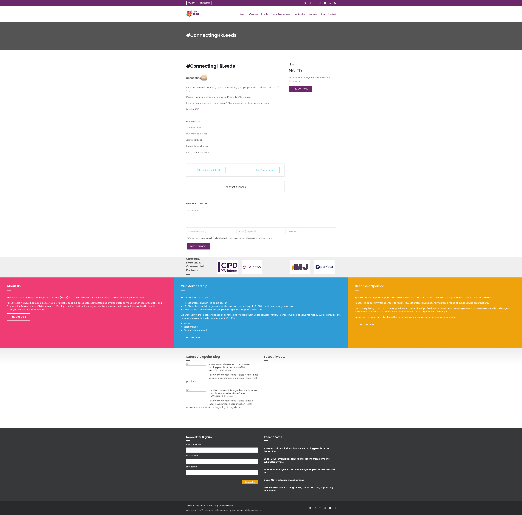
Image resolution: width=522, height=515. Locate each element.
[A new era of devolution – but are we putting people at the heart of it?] (196, 371)
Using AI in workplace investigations (284, 480)
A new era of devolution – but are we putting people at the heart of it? (229, 366)
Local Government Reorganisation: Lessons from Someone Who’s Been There (233, 392)
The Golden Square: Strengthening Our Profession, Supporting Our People (298, 489)
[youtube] (330, 508)
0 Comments (230, 370)
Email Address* (194, 444)
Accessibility (212, 505)
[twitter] (310, 508)
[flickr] (335, 508)
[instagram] (315, 508)
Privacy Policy (226, 505)
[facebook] (320, 508)
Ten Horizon (237, 510)
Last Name (192, 466)
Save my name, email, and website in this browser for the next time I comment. (231, 238)
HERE (197, 109)
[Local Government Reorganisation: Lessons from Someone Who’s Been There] (196, 397)
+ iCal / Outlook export (264, 170)
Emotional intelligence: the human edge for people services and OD (299, 471)
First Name (192, 455)
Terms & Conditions (195, 505)
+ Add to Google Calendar (208, 170)
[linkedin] (325, 508)
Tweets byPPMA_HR (326, 366)
